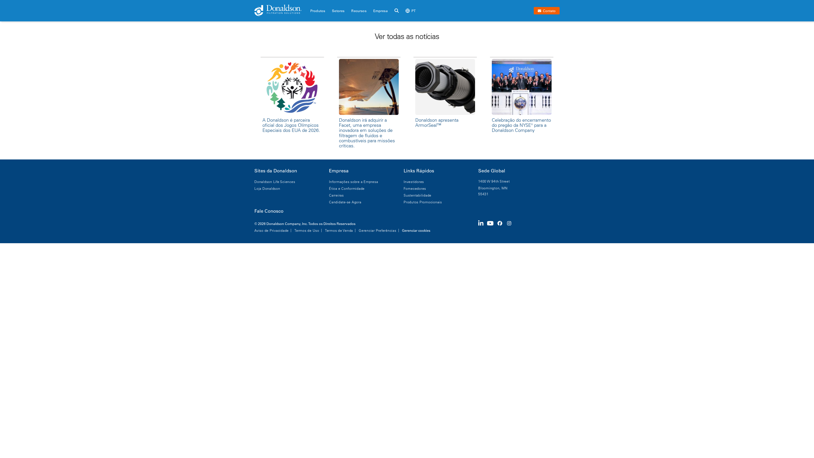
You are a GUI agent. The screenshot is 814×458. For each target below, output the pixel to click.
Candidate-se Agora (345, 202)
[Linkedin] (482, 226)
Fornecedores (415, 188)
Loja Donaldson (267, 188)
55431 (483, 194)
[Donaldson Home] (280, 10)
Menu (311, 3)
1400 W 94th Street (494, 181)
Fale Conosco (268, 211)
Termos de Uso (306, 230)
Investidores (414, 181)
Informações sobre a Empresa (353, 181)
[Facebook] (501, 226)
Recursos (358, 11)
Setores (338, 11)
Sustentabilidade (417, 195)
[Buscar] (396, 10)
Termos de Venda (339, 230)
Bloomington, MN (492, 188)
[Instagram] (511, 226)
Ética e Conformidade (347, 188)
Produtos (317, 11)
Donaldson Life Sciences (274, 181)
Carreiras (336, 195)
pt (413, 11)
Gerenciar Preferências (377, 230)
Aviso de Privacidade (271, 230)
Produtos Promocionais (423, 202)
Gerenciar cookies (416, 230)
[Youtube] (492, 226)
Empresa (380, 11)
